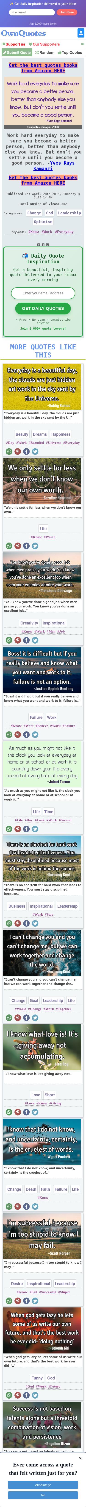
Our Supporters (46, 44)
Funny (37, 1378)
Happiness (60, 434)
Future (55, 1386)
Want (29, 726)
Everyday (65, 232)
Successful (48, 1292)
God (49, 213)
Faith (45, 1189)
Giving (56, 1103)
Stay (50, 914)
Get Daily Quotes (43, 308)
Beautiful (37, 442)
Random (46, 52)
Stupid (64, 1292)
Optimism (43, 221)
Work (48, 232)
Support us (15, 44)
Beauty (22, 434)
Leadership (69, 213)
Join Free (67, 12)
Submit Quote (19, 52)
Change (34, 213)
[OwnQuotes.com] (26, 29)
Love (35, 1095)
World (21, 1009)
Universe (54, 442)
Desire (17, 1283)
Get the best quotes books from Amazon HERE (43, 67)
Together (64, 1009)
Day (11, 442)
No (43, 1495)
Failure (36, 717)
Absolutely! (43, 1485)
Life (43, 528)
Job (62, 631)
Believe (42, 726)
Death (31, 1189)
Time (48, 811)
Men (52, 631)
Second (66, 820)
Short (50, 1095)
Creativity (29, 623)
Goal (34, 1000)
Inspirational (54, 623)
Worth (50, 537)
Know (35, 232)
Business (16, 906)
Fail (34, 1292)
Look (40, 820)
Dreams (40, 434)
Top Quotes (72, 52)
